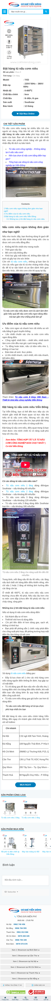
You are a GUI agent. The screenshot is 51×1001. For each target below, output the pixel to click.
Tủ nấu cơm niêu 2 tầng (19, 491)
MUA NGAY (25, 785)
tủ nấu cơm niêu (19, 262)
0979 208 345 (23, 936)
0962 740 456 (19, 924)
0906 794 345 (21, 940)
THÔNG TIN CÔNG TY (12, 985)
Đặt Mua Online (26, 114)
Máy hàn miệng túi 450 (30, 852)
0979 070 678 (21, 944)
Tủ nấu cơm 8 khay (25, 397)
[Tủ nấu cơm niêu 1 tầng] (30, 807)
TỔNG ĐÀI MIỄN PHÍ (26, 916)
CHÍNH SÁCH (38, 985)
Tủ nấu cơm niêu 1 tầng (19, 485)
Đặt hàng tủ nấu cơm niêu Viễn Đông (20, 216)
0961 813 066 (22, 932)
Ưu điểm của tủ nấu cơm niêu (17, 214)
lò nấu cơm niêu (18, 673)
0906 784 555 (21, 928)
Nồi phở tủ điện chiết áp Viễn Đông (10, 853)
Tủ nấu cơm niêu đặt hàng (18, 706)
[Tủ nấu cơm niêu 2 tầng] (10, 807)
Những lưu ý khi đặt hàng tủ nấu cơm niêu (26, 219)
